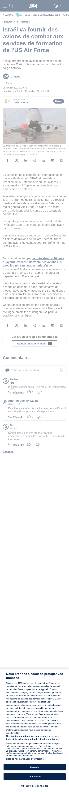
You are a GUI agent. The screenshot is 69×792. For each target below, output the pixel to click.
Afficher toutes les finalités (34, 786)
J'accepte (34, 767)
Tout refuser (34, 776)
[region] (34, 730)
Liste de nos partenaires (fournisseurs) (25, 759)
